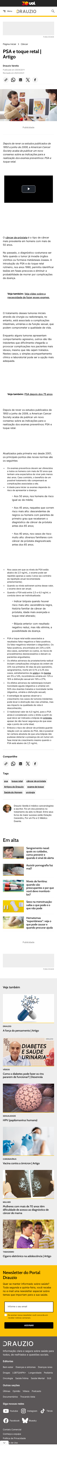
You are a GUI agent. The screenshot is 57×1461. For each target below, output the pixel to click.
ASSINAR (29, 1325)
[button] (6, 80)
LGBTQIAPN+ (19, 1372)
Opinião (16, 1391)
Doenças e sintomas (26, 1367)
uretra (36, 673)
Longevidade (34, 1372)
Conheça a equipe (12, 1434)
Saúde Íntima (21, 1378)
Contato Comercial (12, 1429)
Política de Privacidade (14, 1438)
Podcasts (36, 1391)
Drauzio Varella (11, 65)
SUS (49, 1378)
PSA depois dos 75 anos (38, 394)
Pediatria (48, 1372)
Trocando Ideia (27, 1396)
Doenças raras (45, 1367)
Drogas (6, 1372)
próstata (47, 718)
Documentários (10, 1396)
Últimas (6, 1391)
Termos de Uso (10, 1442)
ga (49, 673)
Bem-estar (8, 1367)
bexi (46, 673)
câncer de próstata (16, 237)
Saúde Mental (38, 1378)
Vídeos (26, 1391)
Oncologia (8, 1378)
